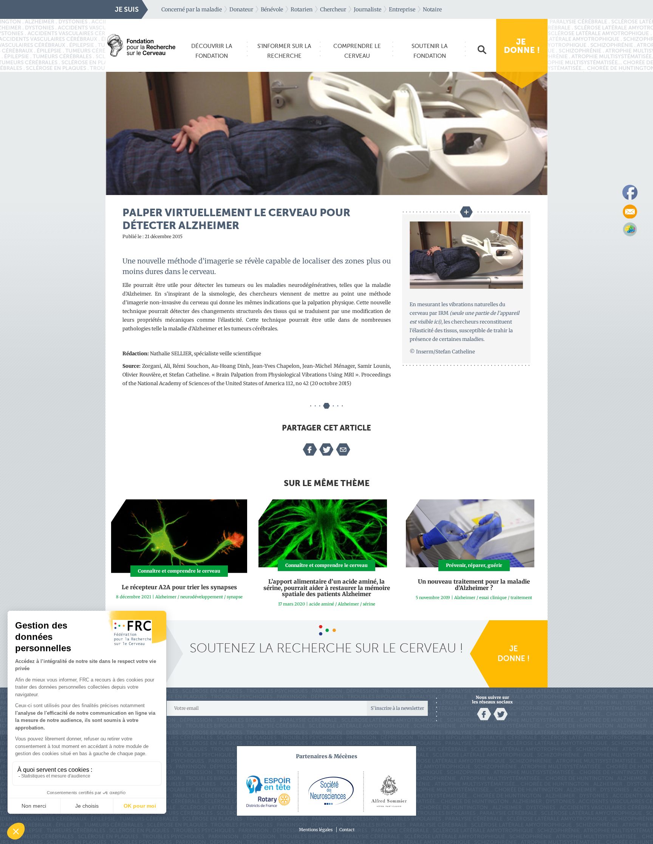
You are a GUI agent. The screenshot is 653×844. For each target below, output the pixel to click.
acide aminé (321, 604)
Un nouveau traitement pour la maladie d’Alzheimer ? (474, 585)
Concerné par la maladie (191, 9)
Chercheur (333, 9)
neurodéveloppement (201, 596)
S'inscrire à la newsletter (397, 708)
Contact (346, 829)
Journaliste (367, 9)
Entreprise (402, 9)
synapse (235, 596)
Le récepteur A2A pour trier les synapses (179, 587)
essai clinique (493, 597)
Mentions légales (316, 829)
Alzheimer (165, 596)
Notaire (432, 9)
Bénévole (272, 9)
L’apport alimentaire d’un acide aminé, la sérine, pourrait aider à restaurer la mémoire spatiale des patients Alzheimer (326, 588)
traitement (521, 597)
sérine (369, 604)
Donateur (241, 9)
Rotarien (302, 9)
